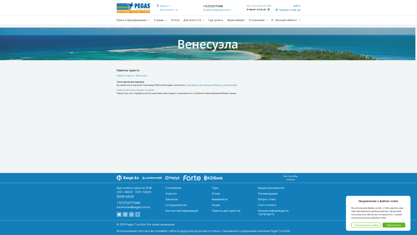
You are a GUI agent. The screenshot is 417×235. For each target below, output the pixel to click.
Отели (175, 20)
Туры (215, 188)
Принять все (394, 225)
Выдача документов (271, 188)
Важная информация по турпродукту (273, 212)
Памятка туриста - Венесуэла (132, 75)
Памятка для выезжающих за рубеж (135, 89)
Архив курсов (125, 196)
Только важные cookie (365, 225)
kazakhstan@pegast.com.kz (217, 9)
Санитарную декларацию (199, 85)
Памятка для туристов (226, 210)
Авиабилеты (220, 199)
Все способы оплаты (290, 178)
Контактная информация (181, 210)
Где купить (215, 20)
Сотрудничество (176, 205)
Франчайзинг (236, 20)
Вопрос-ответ (267, 199)
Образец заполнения (225, 85)
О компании (173, 188)
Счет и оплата (267, 205)
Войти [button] (297, 5)
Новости (171, 193)
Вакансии (171, 199)
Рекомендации (267, 193)
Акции (216, 205)
